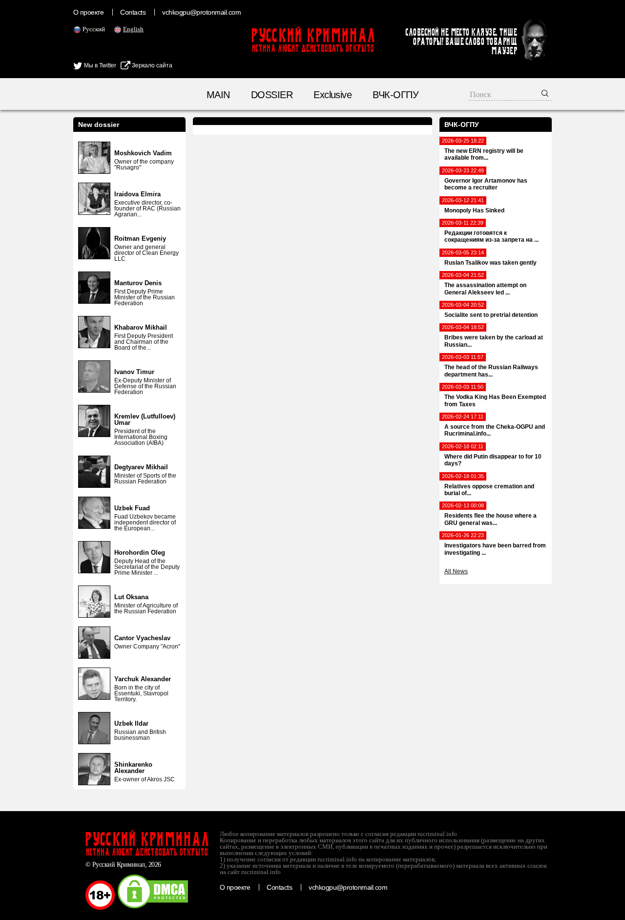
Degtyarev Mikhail (141, 467)
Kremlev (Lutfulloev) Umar (144, 419)
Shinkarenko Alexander (133, 767)
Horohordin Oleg (139, 552)
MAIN (218, 94)
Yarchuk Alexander (142, 679)
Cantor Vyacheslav (142, 638)
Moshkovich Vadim (143, 153)
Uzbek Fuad (132, 508)
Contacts (133, 12)
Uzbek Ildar (131, 723)
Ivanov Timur (134, 372)
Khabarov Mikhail (140, 327)
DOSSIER (271, 94)
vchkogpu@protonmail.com (201, 12)
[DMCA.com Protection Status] (152, 907)
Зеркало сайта (151, 65)
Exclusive (332, 94)
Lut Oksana (131, 597)
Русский (94, 29)
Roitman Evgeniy (140, 238)
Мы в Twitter (99, 65)
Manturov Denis (138, 283)
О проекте (88, 12)
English (133, 29)
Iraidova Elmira (137, 194)
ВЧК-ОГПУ (395, 94)
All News (456, 571)
